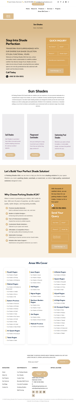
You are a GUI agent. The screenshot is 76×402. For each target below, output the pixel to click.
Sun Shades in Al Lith (59, 325)
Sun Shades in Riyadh (12, 275)
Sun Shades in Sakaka (59, 296)
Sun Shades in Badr (59, 289)
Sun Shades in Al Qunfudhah (37, 326)
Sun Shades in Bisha (35, 282)
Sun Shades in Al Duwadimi (60, 330)
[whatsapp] (68, 2)
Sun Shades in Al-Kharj (12, 277)
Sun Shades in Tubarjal (59, 320)
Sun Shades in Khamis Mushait (38, 319)
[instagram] (58, 2)
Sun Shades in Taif (11, 296)
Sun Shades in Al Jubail (12, 324)
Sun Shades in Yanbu (12, 313)
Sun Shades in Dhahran (12, 308)
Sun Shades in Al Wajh (59, 303)
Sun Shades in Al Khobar (13, 306)
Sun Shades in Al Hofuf (12, 319)
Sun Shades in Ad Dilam (60, 317)
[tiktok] (63, 2)
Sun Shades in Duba (59, 310)
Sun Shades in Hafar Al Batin (14, 326)
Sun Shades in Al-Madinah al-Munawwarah (13, 288)
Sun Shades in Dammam (13, 303)
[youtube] (65, 2)
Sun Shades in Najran (36, 277)
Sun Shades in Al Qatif (12, 311)
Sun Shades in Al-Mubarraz (13, 280)
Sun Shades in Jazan (36, 275)
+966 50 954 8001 (28, 2)
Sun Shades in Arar (35, 305)
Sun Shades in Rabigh (59, 333)
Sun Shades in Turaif (35, 307)
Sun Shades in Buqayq (59, 312)
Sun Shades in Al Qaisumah (60, 328)
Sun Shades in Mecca (12, 294)
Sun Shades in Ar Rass (59, 287)
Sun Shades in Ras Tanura (13, 316)
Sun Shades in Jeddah (12, 291)
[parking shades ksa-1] (13, 7)
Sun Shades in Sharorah (36, 280)
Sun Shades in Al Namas (36, 310)
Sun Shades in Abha (35, 317)
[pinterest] (60, 2)
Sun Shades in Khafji (12, 321)
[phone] (33, 395)
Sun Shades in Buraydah (60, 281)
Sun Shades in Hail (35, 289)
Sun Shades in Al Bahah (59, 275)
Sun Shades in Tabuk (12, 340)
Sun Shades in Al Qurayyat (13, 333)
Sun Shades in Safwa (59, 315)
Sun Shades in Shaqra (59, 323)
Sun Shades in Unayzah (60, 284)
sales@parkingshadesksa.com (44, 2)
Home (34, 28)
